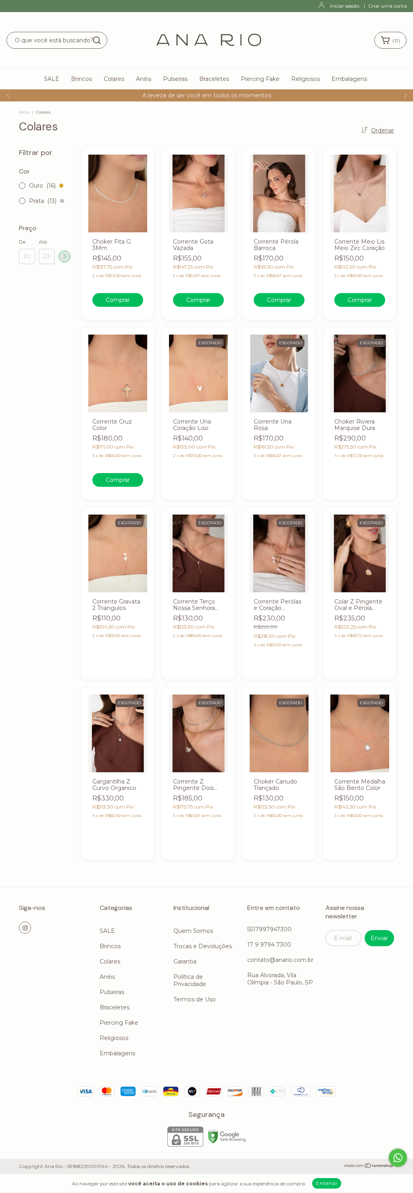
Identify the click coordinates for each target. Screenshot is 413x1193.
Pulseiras (175, 79)
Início (24, 112)
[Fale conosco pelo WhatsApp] (398, 1158)
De (22, 242)
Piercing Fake (260, 79)
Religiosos (305, 79)
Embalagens (349, 79)
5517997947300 (269, 929)
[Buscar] (97, 40)
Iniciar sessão (344, 6)
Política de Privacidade (189, 980)
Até (43, 242)
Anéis (143, 79)
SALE (51, 79)
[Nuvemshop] (369, 1167)
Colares (114, 79)
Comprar (118, 300)
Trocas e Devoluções (202, 946)
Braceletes (214, 79)
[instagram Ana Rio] (25, 928)
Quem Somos (193, 931)
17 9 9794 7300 (269, 944)
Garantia (184, 961)
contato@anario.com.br (280, 959)
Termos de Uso (194, 999)
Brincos (81, 79)
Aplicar (64, 256)
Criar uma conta (387, 6)
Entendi (326, 1183)
